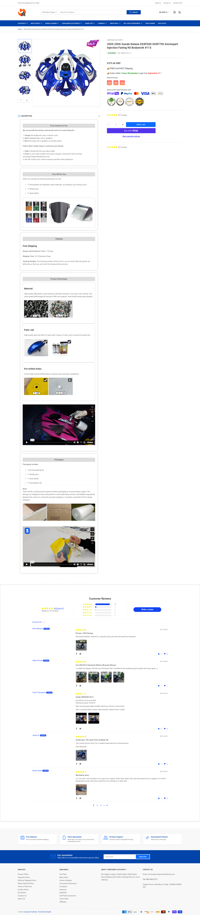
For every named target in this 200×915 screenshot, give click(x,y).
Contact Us (166, 3)
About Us (158, 3)
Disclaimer (22, 893)
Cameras (101, 23)
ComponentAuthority (115, 40)
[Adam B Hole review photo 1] (81, 677)
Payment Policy (24, 877)
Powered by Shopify (44, 912)
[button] (112, 115)
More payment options (131, 136)
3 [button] (100, 805)
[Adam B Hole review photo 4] (118, 677)
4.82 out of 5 (59, 608)
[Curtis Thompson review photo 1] (81, 718)
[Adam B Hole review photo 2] (93, 677)
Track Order (150, 23)
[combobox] (99, 12)
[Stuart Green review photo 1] (81, 789)
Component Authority (30, 912)
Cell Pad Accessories (131, 23)
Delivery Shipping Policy (27, 880)
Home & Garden (51, 23)
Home (20, 29)
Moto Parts (35, 23)
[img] (81, 630)
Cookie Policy (23, 890)
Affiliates (162, 23)
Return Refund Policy (26, 883)
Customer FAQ (177, 3)
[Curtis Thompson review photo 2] (93, 718)
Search (135, 12)
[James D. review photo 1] (81, 755)
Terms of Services (25, 886)
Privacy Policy (23, 874)
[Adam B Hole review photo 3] (106, 677)
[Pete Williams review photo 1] (81, 645)
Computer (89, 23)
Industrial (114, 23)
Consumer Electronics (71, 23)
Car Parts (22, 23)
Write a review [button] (147, 609)
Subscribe (143, 857)
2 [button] (97, 805)
